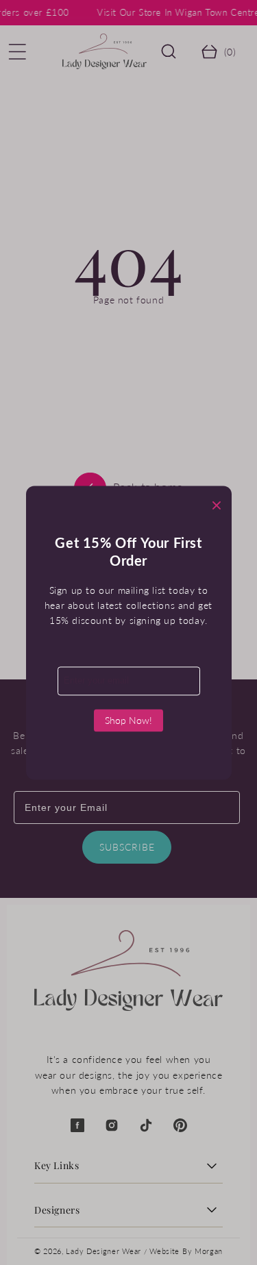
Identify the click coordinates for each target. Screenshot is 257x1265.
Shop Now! (128, 720)
